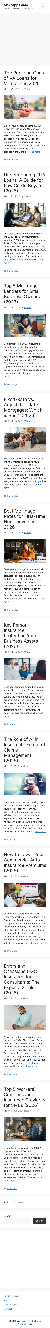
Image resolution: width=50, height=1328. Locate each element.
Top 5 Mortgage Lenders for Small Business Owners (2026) (22, 294)
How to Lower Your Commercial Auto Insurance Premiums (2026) (25, 862)
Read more (34, 152)
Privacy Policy (11, 1296)
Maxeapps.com (16, 5)
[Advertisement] (25, 40)
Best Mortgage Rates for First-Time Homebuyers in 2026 (24, 519)
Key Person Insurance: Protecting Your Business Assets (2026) (21, 635)
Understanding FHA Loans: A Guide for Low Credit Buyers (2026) (24, 182)
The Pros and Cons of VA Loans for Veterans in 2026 (24, 78)
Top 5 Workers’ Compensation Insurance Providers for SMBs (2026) (24, 1097)
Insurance (12, 724)
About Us (9, 1300)
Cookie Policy (11, 1304)
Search (7, 1216)
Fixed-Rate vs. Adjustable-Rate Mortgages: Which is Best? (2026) (23, 407)
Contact (8, 1309)
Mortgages (12, 159)
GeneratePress (25, 1324)
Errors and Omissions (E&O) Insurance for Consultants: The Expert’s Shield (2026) (22, 979)
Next (21, 1202)
